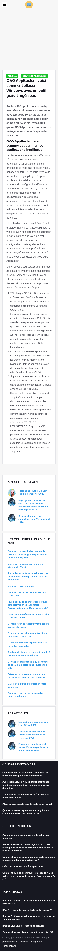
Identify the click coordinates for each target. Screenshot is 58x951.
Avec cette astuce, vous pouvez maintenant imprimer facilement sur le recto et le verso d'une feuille (26, 785)
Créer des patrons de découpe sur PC (23, 866)
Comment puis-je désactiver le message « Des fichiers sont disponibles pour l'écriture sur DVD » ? (28, 876)
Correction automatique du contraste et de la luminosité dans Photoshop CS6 (28, 664)
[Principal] (29, 4)
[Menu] (4, 4)
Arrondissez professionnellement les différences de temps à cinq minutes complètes (28, 576)
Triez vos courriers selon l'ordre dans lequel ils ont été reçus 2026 (32, 734)
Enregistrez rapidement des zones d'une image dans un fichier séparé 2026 (33, 747)
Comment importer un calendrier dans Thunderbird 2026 (34, 519)
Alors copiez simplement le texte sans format (27, 804)
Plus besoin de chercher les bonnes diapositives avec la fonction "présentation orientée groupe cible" (28, 604)
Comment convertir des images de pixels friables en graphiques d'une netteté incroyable (27, 554)
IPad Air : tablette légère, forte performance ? (27, 910)
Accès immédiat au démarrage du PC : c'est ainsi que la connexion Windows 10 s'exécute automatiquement (27, 847)
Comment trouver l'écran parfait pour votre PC (27, 932)
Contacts (23, 941)
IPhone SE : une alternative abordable (23, 925)
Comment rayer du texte (21, 586)
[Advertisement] (29, 39)
